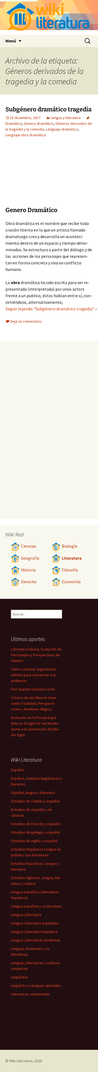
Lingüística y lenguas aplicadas (36, 985)
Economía (71, 581)
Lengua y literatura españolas (35, 923)
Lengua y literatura (65, 117)
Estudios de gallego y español (35, 832)
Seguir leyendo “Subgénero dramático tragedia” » (51, 308)
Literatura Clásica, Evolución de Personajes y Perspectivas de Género (36, 655)
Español (17, 769)
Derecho (28, 581)
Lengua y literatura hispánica (34, 931)
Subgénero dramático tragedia (48, 109)
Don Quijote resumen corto (33, 689)
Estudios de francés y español (35, 823)
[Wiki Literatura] (49, 17)
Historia (28, 570)
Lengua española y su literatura (36, 906)
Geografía (30, 558)
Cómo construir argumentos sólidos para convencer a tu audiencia (34, 675)
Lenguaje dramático (62, 129)
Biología (69, 546)
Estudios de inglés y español (34, 840)
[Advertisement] (35, 176)
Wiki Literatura (20, 1060)
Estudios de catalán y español (35, 801)
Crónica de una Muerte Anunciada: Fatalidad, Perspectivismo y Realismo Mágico (34, 703)
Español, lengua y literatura (33, 792)
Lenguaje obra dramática (25, 134)
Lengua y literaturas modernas (35, 940)
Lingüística (19, 977)
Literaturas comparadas (30, 994)
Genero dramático (38, 123)
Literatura (71, 558)
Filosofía (70, 570)
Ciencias (28, 546)
